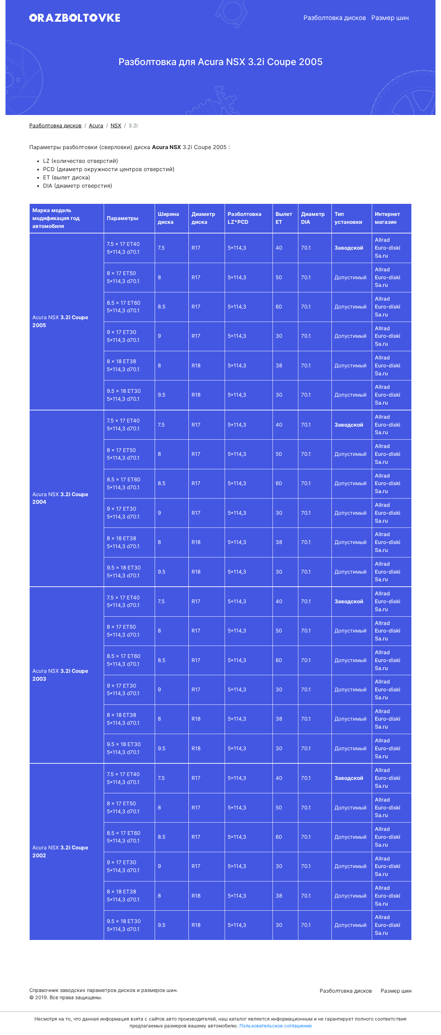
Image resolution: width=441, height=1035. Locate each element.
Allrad (382, 240)
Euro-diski (387, 247)
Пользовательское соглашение (275, 1025)
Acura (96, 125)
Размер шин (390, 17)
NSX (116, 125)
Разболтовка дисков (335, 17)
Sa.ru (381, 255)
